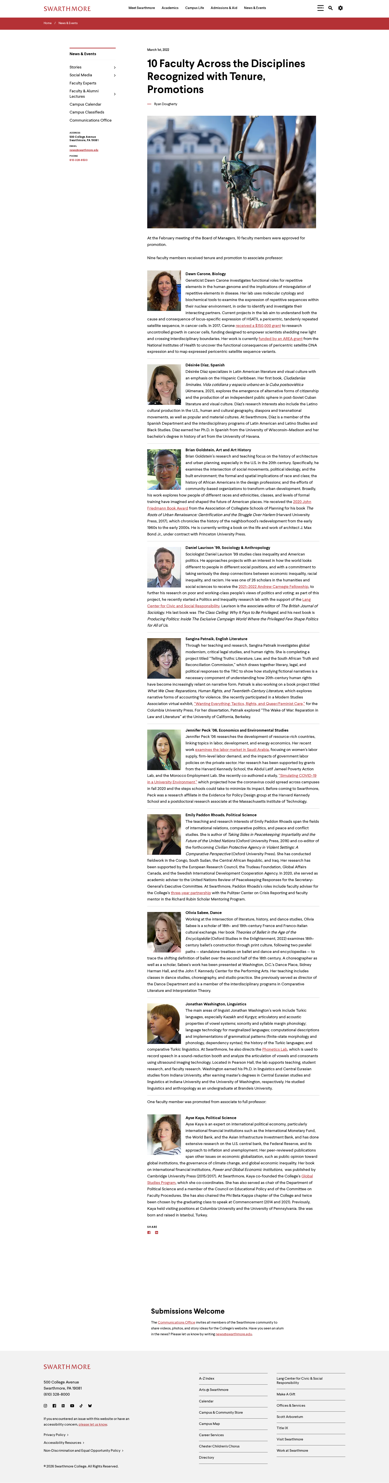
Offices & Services (291, 1406)
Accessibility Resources (63, 1443)
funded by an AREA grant (281, 339)
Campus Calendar (85, 104)
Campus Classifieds (87, 112)
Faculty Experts (83, 83)
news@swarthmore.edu (234, 1334)
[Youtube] (72, 1406)
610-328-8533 (79, 160)
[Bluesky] (89, 1406)
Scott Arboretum (290, 1417)
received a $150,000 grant (258, 326)
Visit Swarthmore (290, 1439)
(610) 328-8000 (57, 1394)
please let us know (93, 1424)
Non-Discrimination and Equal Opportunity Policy (82, 1451)
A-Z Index (206, 1379)
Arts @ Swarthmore (213, 1390)
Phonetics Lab (274, 1050)
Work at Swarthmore (292, 1451)
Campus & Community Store (221, 1413)
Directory (206, 1458)
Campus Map (209, 1424)
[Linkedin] (156, 1233)
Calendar (206, 1401)
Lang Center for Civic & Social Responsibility (300, 1381)
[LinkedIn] (63, 1406)
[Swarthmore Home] (67, 1367)
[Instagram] (46, 1406)
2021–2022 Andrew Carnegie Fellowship (273, 587)
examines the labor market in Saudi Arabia (232, 750)
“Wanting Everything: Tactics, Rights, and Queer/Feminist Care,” (249, 704)
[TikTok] (81, 1406)
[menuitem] (142, 9)
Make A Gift (286, 1394)
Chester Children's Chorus (219, 1446)
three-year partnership (191, 893)
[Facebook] (149, 1233)
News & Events (83, 54)
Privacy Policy (55, 1435)
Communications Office (91, 120)
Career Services (211, 1435)
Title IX (282, 1428)
